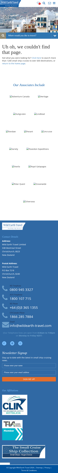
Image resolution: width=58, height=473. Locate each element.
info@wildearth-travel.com (30, 325)
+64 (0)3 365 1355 (24, 307)
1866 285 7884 (21, 316)
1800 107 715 (20, 298)
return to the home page (13, 63)
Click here (36, 58)
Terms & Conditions (29, 470)
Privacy (47, 467)
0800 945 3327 (21, 289)
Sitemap (39, 467)
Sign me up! (29, 379)
